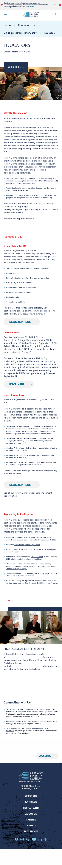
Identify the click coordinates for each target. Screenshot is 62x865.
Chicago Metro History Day (20, 33)
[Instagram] (22, 839)
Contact (31, 825)
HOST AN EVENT (31, 807)
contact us (50, 714)
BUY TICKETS (31, 801)
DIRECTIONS (31, 795)
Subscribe (45, 755)
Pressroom (31, 831)
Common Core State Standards (40, 181)
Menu (5, 13)
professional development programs (24, 657)
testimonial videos (19, 188)
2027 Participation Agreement (27, 544)
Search (56, 14)
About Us (31, 813)
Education (24, 25)
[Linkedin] (40, 839)
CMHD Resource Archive (47, 583)
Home (7, 25)
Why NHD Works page (34, 195)
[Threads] (45, 839)
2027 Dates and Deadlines (30, 549)
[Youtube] (34, 839)
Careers (31, 819)
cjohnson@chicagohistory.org (24, 209)
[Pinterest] (27, 839)
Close (54, 4)
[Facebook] (16, 839)
